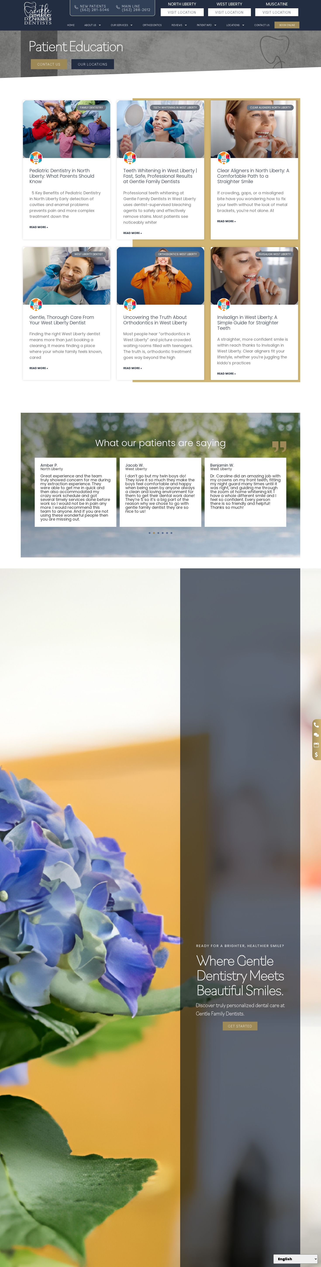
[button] (149, 533)
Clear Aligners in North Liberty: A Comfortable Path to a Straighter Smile (253, 176)
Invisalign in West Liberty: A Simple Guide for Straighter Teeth (247, 322)
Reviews (177, 25)
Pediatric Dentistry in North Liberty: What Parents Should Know (61, 176)
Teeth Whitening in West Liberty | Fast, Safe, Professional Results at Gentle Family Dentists (160, 176)
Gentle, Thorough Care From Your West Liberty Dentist (61, 320)
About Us (90, 25)
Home (70, 25)
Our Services (119, 25)
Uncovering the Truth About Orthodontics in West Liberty (155, 320)
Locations (233, 25)
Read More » (38, 227)
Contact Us (261, 25)
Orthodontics (152, 25)
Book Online (287, 25)
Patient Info (204, 25)
